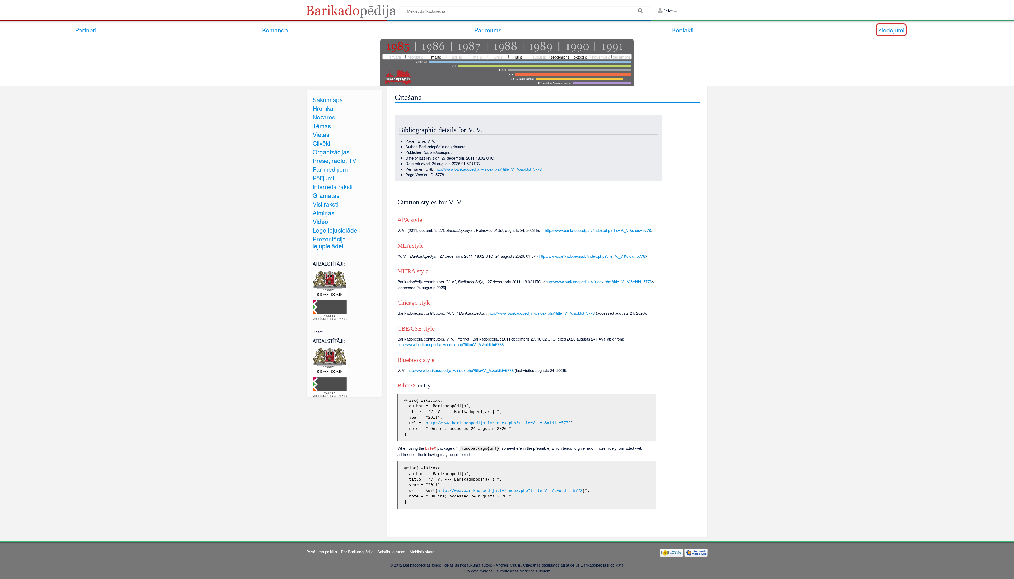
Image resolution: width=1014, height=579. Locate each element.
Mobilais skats (422, 551)
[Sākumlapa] (352, 13)
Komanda (275, 30)
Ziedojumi (891, 30)
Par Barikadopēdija (357, 551)
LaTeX (430, 448)
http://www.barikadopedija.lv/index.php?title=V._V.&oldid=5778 (488, 169)
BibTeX (406, 385)
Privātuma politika (321, 551)
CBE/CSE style (416, 328)
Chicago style (414, 302)
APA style (409, 220)
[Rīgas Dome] (330, 282)
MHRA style (412, 271)
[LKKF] (330, 309)
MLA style (410, 245)
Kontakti (682, 30)
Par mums (487, 30)
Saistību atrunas (391, 551)
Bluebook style (415, 360)
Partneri (85, 30)
